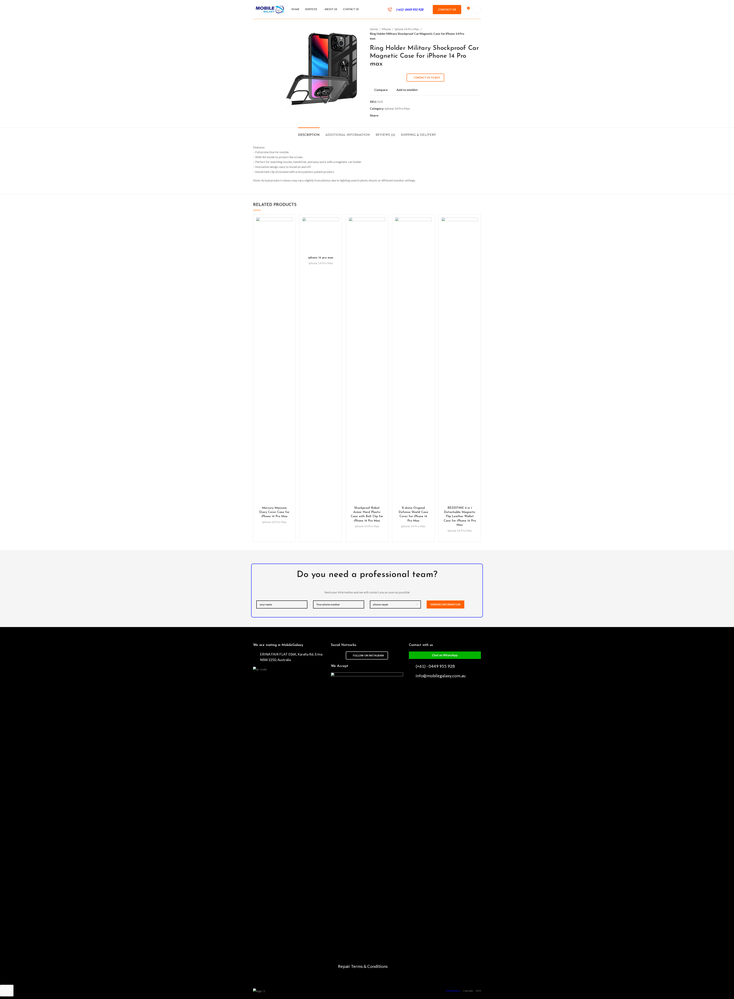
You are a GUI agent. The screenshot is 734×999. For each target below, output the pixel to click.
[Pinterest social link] (391, 115)
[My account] (477, 9)
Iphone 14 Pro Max (407, 29)
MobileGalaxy (453, 990)
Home (374, 29)
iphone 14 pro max (320, 257)
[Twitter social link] (386, 115)
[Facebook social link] (382, 115)
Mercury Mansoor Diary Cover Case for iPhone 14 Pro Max (274, 512)
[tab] (309, 133)
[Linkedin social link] (395, 115)
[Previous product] (471, 34)
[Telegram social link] (399, 115)
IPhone (386, 29)
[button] (445, 655)
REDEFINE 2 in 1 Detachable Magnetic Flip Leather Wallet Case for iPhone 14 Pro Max (460, 516)
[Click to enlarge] (287, 103)
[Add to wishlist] (289, 223)
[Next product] (479, 34)
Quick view (289, 232)
